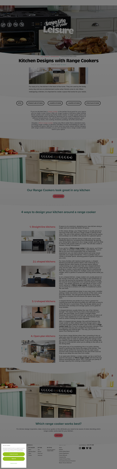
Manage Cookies (13, 463)
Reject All (14, 458)
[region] (13, 456)
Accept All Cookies (14, 454)
